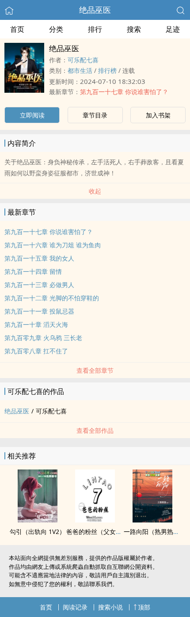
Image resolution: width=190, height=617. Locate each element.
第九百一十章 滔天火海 (36, 324)
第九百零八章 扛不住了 (36, 351)
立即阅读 (32, 115)
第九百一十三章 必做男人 (39, 284)
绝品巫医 (95, 9)
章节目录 (95, 115)
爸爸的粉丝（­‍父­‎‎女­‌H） (96, 531)
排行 (95, 29)
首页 (17, 29)
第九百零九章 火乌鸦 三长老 (43, 337)
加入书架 (158, 115)
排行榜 (107, 70)
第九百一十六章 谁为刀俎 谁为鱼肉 (52, 245)
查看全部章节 (95, 370)
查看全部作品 (95, 430)
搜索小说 (110, 607)
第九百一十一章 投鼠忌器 (39, 311)
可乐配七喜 (83, 60)
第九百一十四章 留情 (33, 271)
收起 (95, 191)
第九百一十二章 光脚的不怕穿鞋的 (51, 298)
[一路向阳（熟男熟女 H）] (152, 520)
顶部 (144, 607)
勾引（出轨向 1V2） (37, 531)
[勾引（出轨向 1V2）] (37, 520)
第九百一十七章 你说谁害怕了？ (124, 91)
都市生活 (80, 70)
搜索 (134, 29)
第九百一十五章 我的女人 (39, 258)
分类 (56, 29)
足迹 (173, 29)
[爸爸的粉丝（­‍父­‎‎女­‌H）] (95, 520)
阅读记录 (75, 607)
